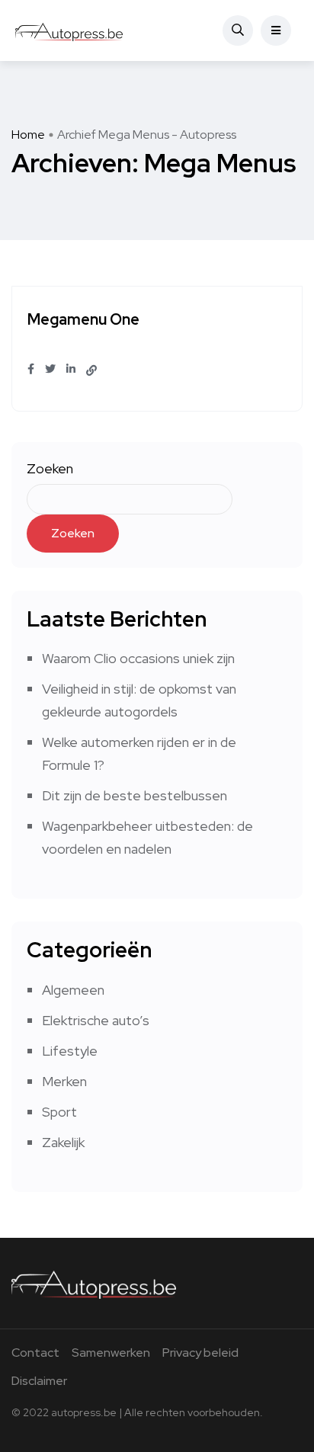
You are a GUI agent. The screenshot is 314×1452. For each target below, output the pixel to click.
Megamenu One (83, 320)
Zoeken (50, 468)
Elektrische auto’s (95, 1020)
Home (28, 135)
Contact (35, 1353)
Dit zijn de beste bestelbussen (134, 795)
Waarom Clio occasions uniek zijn (138, 658)
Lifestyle (70, 1050)
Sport (59, 1111)
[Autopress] (69, 30)
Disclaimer (39, 1381)
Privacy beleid (200, 1353)
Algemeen (73, 989)
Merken (64, 1081)
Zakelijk (63, 1142)
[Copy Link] (91, 370)
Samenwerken (111, 1353)
